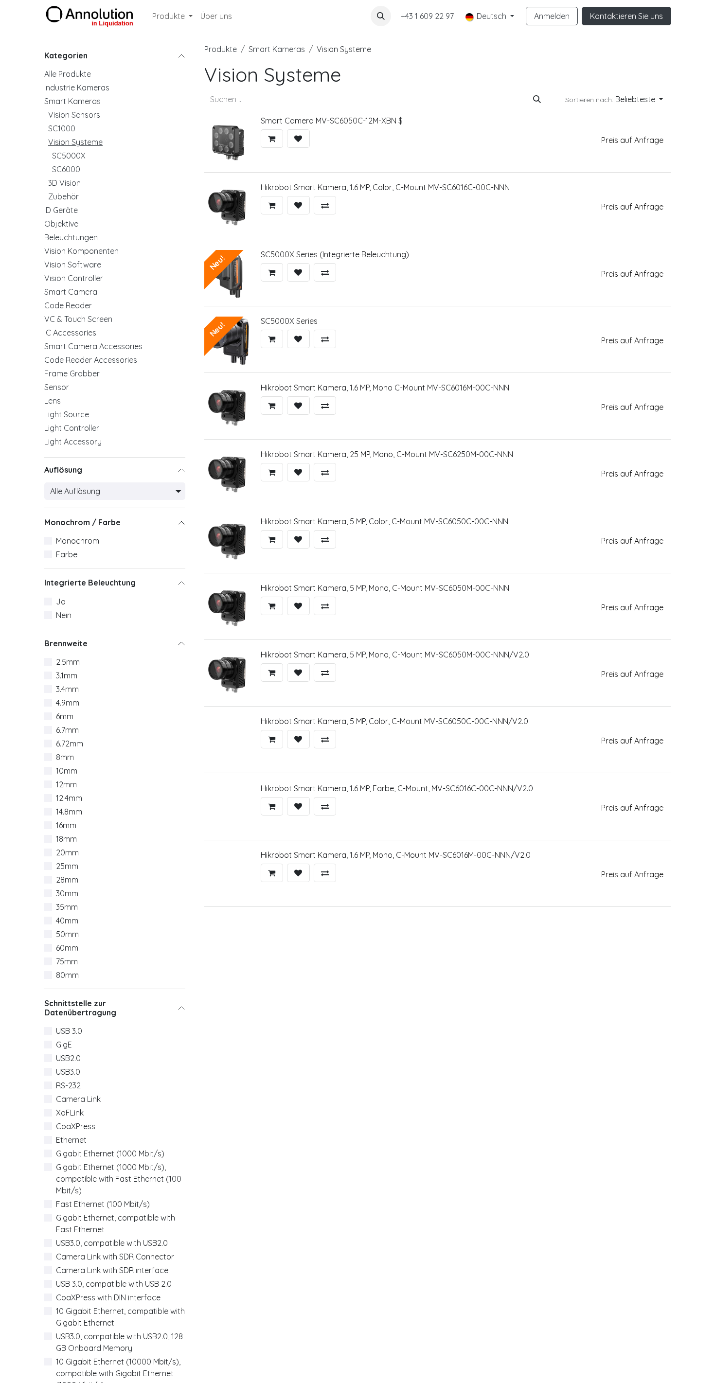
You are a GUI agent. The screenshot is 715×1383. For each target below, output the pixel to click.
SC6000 (66, 169)
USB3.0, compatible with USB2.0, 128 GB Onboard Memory (119, 1342)
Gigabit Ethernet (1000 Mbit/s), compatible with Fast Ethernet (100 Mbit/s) (118, 1178)
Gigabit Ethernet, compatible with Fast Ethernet (115, 1223)
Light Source (66, 414)
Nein (64, 615)
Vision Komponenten (81, 251)
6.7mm (67, 730)
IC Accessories (70, 332)
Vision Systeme (75, 142)
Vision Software (72, 264)
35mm (67, 907)
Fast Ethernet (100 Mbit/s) (103, 1204)
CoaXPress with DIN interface (108, 1297)
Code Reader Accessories (90, 360)
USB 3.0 (69, 1031)
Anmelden (552, 16)
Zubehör (63, 196)
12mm (66, 784)
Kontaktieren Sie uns (626, 16)
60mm (67, 948)
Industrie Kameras (76, 87)
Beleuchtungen (71, 237)
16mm (66, 825)
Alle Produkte (67, 74)
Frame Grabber (72, 373)
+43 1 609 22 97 (427, 16)
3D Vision (64, 183)
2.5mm (68, 662)
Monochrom (77, 541)
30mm (67, 893)
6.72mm (69, 743)
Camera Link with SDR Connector (115, 1256)
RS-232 (68, 1085)
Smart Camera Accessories (93, 346)
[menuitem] (172, 16)
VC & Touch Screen (78, 319)
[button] (381, 16)
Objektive (61, 224)
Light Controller (71, 428)
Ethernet (71, 1140)
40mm (67, 920)
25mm (67, 866)
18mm (66, 839)
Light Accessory (73, 441)
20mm (67, 852)
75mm (67, 961)
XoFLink (70, 1112)
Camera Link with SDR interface (112, 1270)
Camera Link (78, 1099)
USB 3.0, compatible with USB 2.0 (114, 1284)
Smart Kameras (72, 101)
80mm (67, 975)
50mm (67, 934)
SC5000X (69, 155)
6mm (64, 716)
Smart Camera (70, 292)
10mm (66, 771)
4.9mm (67, 703)
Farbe (66, 555)
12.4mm (69, 798)
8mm (65, 757)
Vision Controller (73, 278)
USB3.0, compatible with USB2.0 (112, 1243)
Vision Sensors (74, 115)
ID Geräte (61, 210)
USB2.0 (68, 1058)
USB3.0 (68, 1072)
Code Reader (68, 305)
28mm (67, 880)
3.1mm (66, 675)
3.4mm (67, 689)
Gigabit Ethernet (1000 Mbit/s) (110, 1153)
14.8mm (69, 811)
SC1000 (61, 128)
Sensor (56, 387)
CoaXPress (75, 1126)
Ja (61, 601)
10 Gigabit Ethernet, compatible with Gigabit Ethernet (120, 1317)
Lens (52, 401)
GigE (64, 1044)
